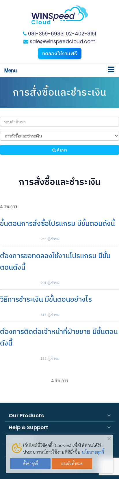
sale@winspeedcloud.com (62, 41)
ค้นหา (61, 149)
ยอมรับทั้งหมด (72, 463)
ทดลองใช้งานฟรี (59, 53)
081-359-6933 (46, 33)
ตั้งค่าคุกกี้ (30, 463)
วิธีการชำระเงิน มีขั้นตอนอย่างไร (46, 299)
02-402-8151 (81, 33)
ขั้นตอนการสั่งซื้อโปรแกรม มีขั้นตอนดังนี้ (57, 223)
